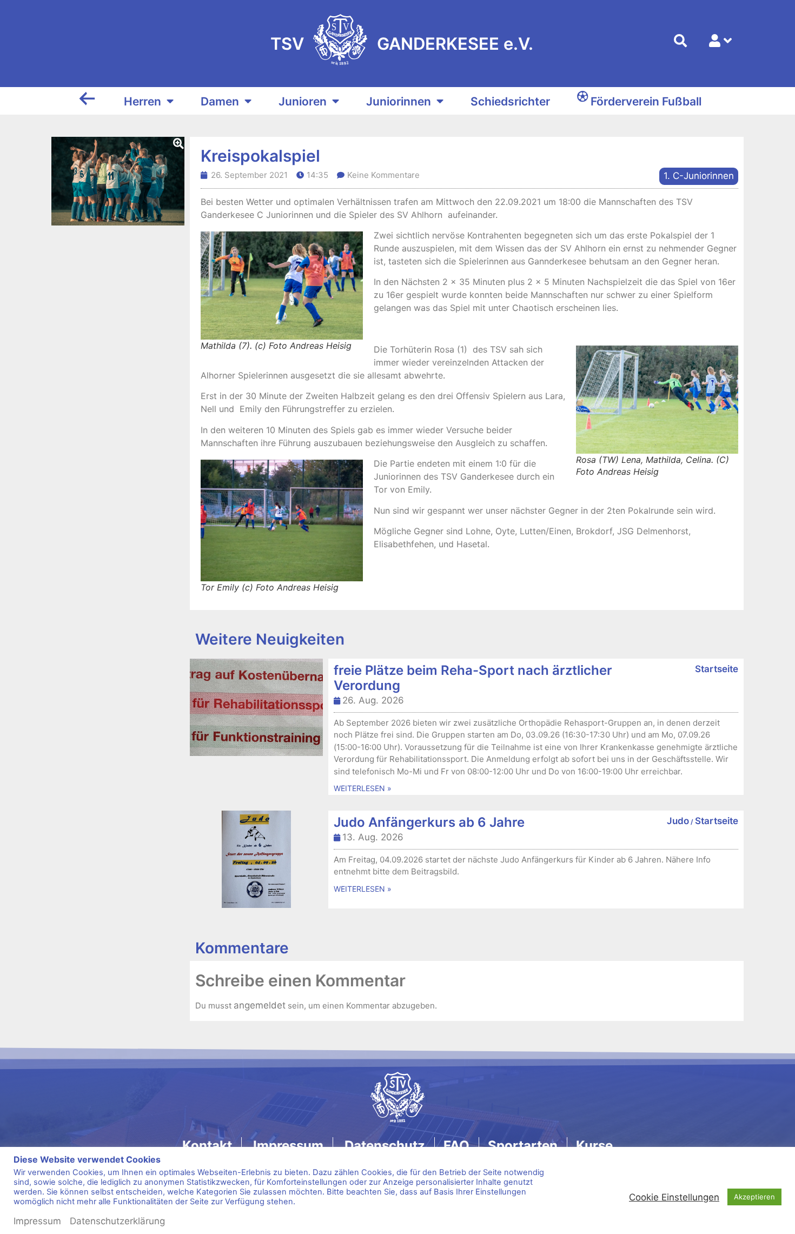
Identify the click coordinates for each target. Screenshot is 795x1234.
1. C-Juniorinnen (699, 175)
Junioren (303, 101)
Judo (678, 820)
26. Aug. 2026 (373, 700)
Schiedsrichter (510, 101)
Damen (220, 101)
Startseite (716, 669)
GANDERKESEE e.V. (455, 44)
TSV (287, 44)
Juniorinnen (398, 101)
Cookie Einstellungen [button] (674, 1229)
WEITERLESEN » (363, 788)
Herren (142, 101)
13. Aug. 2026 (372, 837)
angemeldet (260, 1005)
